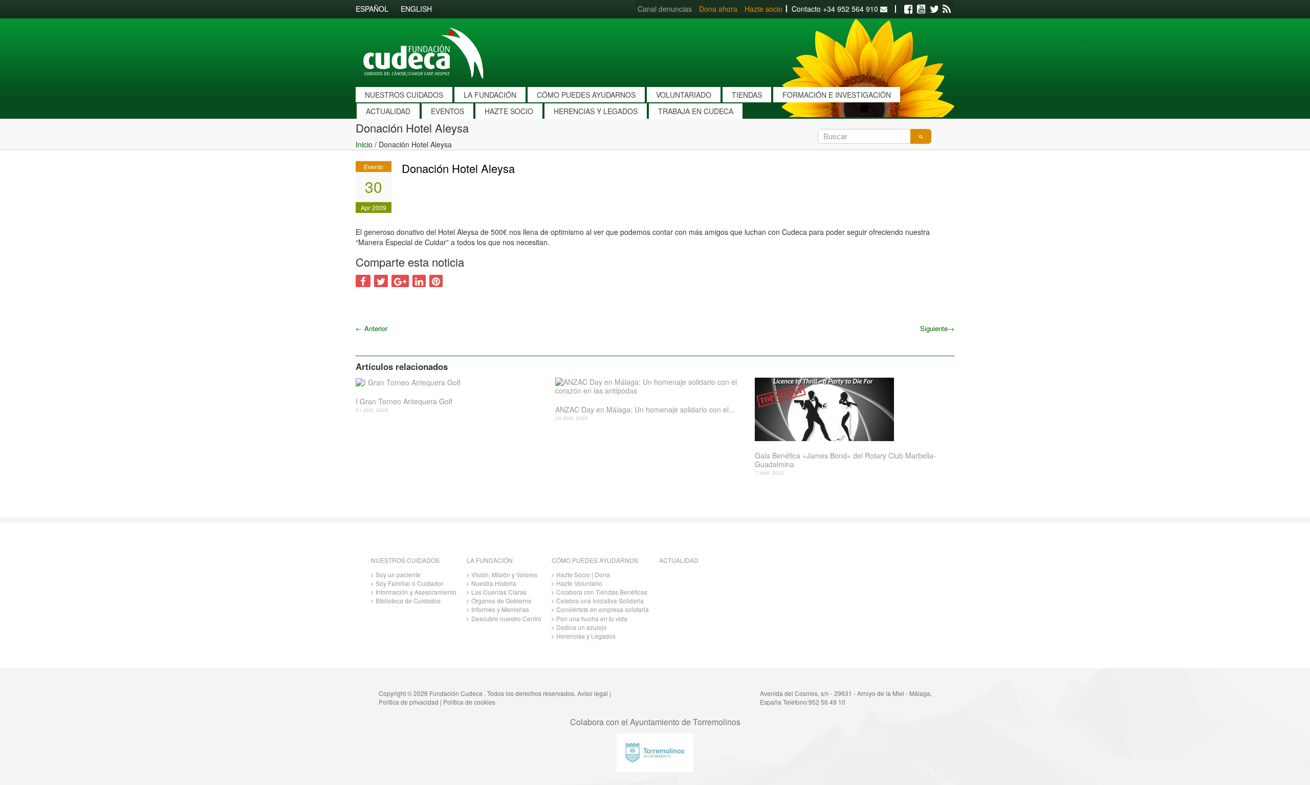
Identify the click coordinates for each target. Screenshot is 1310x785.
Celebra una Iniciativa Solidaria (600, 600)
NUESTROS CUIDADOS (404, 95)
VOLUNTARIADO (683, 95)
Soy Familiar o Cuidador (409, 583)
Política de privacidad (409, 701)
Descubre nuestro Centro (506, 618)
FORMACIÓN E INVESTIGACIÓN (836, 95)
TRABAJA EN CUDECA (695, 111)
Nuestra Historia (493, 583)
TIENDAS (747, 95)
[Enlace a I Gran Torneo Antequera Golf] (452, 382)
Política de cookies (469, 701)
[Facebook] (908, 9)
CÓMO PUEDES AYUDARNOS (586, 95)
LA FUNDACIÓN (490, 95)
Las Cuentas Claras (499, 591)
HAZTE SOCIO (509, 111)
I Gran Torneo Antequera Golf (404, 401)
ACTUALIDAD (388, 111)
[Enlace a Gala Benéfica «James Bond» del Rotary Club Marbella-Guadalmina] (851, 409)
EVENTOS (447, 111)
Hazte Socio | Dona (583, 574)
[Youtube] (921, 9)
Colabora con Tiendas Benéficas (601, 591)
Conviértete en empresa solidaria (602, 609)
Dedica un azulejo (581, 627)
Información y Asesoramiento (416, 591)
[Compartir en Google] (400, 281)
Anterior (371, 328)
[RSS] (947, 9)
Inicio (364, 144)
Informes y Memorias (500, 609)
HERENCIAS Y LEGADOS (596, 111)
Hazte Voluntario (579, 583)
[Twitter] (934, 9)
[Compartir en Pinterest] (436, 281)
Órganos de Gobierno (501, 600)
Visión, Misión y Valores (504, 574)
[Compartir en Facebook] (363, 281)
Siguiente (937, 328)
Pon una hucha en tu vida (591, 618)
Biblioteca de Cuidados (408, 600)
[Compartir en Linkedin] (419, 281)
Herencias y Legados (586, 635)
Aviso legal (592, 693)
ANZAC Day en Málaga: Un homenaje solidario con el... (645, 409)
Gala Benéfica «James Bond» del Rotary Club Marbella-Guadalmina (845, 460)
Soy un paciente (398, 574)
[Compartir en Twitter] (381, 281)
